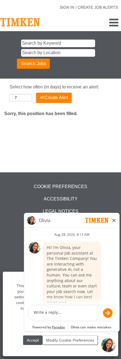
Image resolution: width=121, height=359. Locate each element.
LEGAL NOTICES (61, 211)
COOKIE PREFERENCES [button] (60, 186)
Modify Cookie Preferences (70, 340)
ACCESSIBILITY (61, 198)
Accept (33, 340)
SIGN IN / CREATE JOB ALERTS (89, 7)
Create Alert (55, 97)
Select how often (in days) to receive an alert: (54, 86)
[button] (101, 23)
